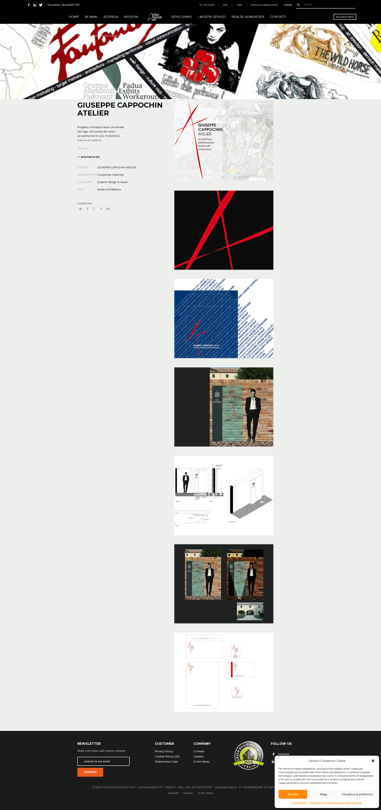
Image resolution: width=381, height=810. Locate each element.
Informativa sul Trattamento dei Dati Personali (335, 802)
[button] (373, 761)
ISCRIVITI (90, 772)
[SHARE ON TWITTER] (80, 209)
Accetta (293, 794)
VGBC (239, 5)
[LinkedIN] (35, 5)
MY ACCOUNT (207, 5)
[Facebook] (29, 5)
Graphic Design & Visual (103, 35)
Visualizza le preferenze (357, 794)
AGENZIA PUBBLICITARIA (264, 5)
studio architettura (109, 189)
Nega (323, 794)
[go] (298, 4)
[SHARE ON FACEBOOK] (87, 209)
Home (80, 35)
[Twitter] (41, 5)
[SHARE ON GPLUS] (94, 209)
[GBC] (248, 755)
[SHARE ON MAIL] (108, 209)
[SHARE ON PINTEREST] (101, 209)
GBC (225, 5)
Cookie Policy (299, 802)
